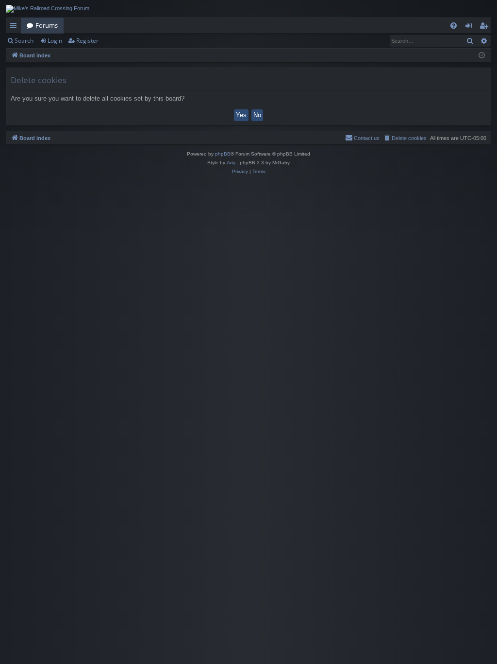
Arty (231, 162)
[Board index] (47, 8)
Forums (46, 25)
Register (87, 40)
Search (24, 40)
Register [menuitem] (485, 27)
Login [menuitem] (470, 27)
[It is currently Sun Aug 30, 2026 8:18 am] (482, 55)
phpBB (223, 154)
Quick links (15, 27)
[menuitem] (453, 25)
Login (55, 40)
